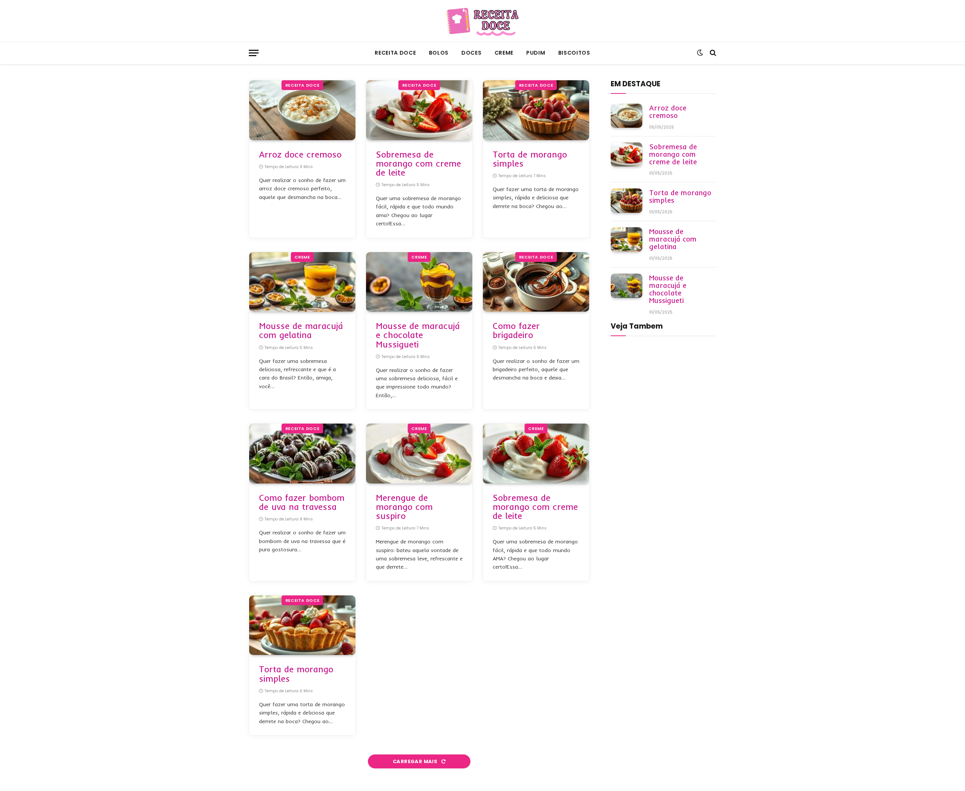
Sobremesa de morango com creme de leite (418, 163)
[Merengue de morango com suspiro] (419, 453)
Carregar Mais (415, 761)
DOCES (471, 53)
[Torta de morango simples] (536, 110)
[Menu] (254, 52)
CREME (504, 53)
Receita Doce (395, 53)
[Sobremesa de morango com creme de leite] (419, 110)
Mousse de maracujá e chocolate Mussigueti (418, 335)
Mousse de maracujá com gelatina (301, 330)
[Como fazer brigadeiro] (536, 282)
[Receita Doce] (482, 20)
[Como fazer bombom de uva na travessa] (302, 453)
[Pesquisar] (712, 52)
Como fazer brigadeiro (516, 330)
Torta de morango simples (530, 159)
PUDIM (535, 53)
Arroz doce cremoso (300, 154)
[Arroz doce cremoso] (302, 110)
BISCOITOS (574, 53)
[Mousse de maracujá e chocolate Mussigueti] (419, 282)
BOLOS (439, 53)
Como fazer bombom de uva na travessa (302, 502)
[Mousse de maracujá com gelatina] (302, 282)
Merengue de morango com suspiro (404, 506)
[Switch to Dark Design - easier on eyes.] (700, 52)
